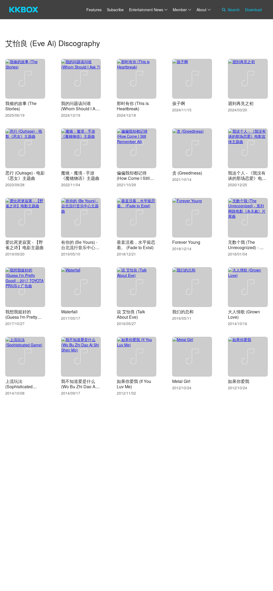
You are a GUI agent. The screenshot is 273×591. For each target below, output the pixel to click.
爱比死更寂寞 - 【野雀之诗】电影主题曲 (24, 244)
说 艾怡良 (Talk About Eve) (131, 314)
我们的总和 (183, 312)
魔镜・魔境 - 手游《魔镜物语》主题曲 (80, 175)
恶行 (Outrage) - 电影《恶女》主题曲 (25, 175)
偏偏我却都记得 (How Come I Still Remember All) (133, 178)
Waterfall (69, 312)
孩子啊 (178, 103)
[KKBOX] (23, 9)
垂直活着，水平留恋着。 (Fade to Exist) (136, 244)
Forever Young (186, 242)
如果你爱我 (238, 381)
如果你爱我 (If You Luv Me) (134, 384)
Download (253, 9)
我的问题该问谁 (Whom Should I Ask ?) (80, 108)
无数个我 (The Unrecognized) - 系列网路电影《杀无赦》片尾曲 (246, 250)
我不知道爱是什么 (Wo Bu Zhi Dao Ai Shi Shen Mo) (79, 386)
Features (94, 9)
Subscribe (115, 9)
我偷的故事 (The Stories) (21, 106)
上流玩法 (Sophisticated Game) (19, 386)
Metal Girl (181, 381)
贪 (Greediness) (187, 173)
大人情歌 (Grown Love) (244, 314)
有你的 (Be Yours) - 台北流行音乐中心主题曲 (80, 247)
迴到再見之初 (241, 103)
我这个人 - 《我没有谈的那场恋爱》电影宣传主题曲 (247, 178)
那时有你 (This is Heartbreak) (133, 106)
